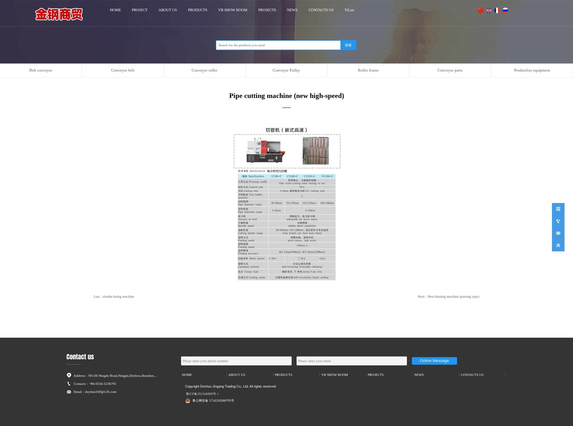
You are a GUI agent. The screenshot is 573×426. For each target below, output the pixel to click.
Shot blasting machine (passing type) (453, 296)
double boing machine (118, 296)
